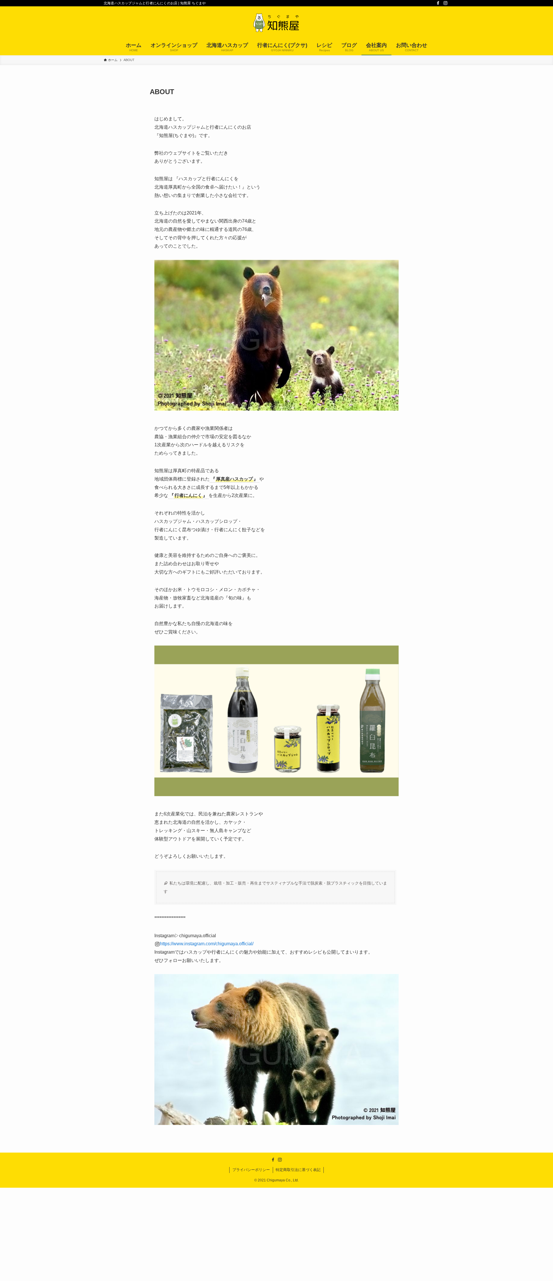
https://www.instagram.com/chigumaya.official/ (206, 943)
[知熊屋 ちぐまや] (276, 23)
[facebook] (438, 3)
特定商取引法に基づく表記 (298, 1170)
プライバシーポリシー (251, 1170)
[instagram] (445, 3)
